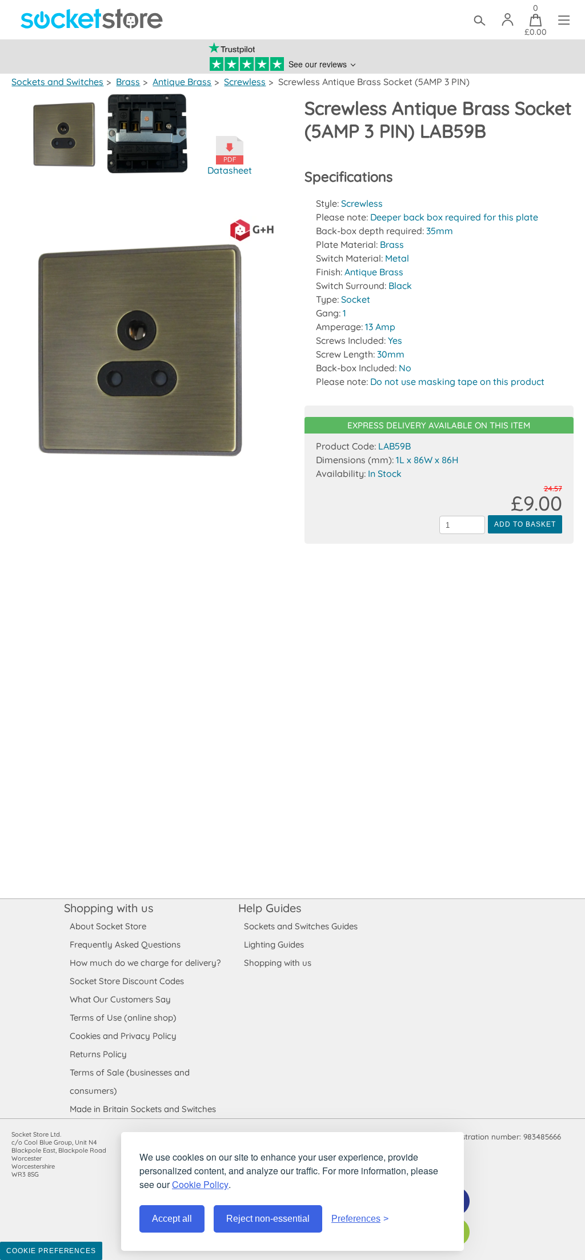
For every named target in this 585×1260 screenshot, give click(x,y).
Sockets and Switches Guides (301, 926)
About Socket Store (108, 926)
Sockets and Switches (57, 81)
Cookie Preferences (51, 1251)
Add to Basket (524, 524)
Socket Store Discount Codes (127, 981)
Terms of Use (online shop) (123, 1017)
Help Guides (269, 908)
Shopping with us (108, 908)
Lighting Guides (274, 944)
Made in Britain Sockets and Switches (143, 1108)
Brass (128, 81)
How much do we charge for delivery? (145, 962)
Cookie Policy (200, 1184)
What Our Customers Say (120, 999)
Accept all (172, 1218)
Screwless (245, 81)
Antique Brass (182, 81)
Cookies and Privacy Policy (123, 1035)
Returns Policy (98, 1054)
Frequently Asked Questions (125, 944)
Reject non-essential (268, 1218)
